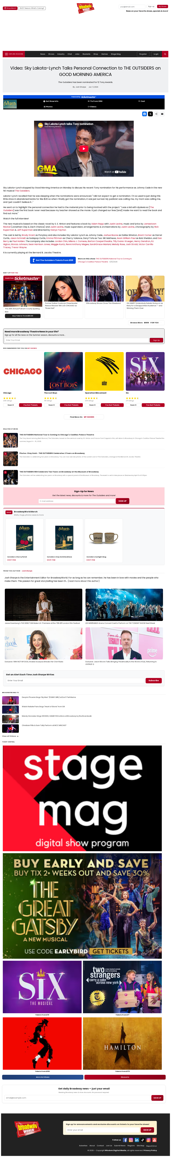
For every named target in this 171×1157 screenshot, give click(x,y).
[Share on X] (150, 114)
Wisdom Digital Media (115, 1150)
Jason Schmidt (18, 238)
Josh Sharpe (27, 571)
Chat (70, 54)
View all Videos (9, 736)
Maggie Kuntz (58, 244)
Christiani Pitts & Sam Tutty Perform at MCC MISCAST (44, 725)
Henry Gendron (142, 241)
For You (14, 273)
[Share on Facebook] (144, 114)
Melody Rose (118, 244)
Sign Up (147, 1130)
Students (86, 54)
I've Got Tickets (31, 405)
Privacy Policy (150, 1150)
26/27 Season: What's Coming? (32, 8)
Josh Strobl (132, 244)
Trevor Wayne (19, 247)
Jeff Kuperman (25, 229)
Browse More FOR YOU (144, 322)
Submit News (119, 1145)
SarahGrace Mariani (100, 244)
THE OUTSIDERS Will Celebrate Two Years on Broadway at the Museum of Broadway (59, 472)
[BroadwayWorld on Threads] (148, 1140)
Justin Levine (116, 223)
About (92, 1145)
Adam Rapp (97, 223)
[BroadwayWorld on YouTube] (154, 1140)
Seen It (11, 405)
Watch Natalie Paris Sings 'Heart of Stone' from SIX (43, 706)
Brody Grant (28, 235)
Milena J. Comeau (77, 241)
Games (104, 54)
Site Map (140, 1145)
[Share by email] (162, 114)
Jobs (77, 54)
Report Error (151, 1146)
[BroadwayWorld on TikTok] (142, 1140)
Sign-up (151, 6)
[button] (165, 54)
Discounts (125, 1077)
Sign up (157, 1098)
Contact (100, 1145)
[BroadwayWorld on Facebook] (125, 1140)
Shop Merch (11, 8)
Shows (51, 54)
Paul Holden (18, 241)
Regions (131, 1145)
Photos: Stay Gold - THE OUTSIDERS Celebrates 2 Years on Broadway (52, 453)
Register (143, 54)
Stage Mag (116, 54)
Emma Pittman (54, 238)
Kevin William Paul (126, 238)
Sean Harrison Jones (39, 244)
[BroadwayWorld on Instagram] (131, 1140)
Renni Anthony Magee (77, 244)
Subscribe (154, 680)
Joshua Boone (110, 235)
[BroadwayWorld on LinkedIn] (136, 1140)
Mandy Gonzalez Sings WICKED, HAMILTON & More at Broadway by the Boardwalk (57, 716)
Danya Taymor (58, 229)
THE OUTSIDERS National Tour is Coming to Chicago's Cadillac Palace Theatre (57, 434)
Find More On (82, 417)
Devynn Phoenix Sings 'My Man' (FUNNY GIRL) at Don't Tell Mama (49, 697)
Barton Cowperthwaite (100, 241)
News (42, 54)
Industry (60, 54)
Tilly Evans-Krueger (123, 241)
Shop (96, 54)
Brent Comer (145, 235)
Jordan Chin (61, 241)
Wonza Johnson (19, 244)
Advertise (83, 1145)
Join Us (109, 1145)
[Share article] (156, 114)
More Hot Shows (42, 1077)
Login (156, 54)
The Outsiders (22, 190)
